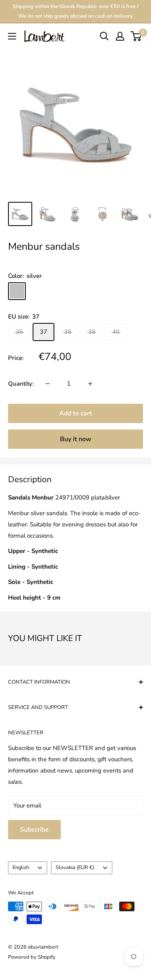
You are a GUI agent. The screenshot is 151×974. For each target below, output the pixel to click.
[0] (136, 36)
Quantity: (21, 384)
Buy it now (75, 439)
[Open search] (104, 36)
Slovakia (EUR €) (75, 867)
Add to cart (75, 413)
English (20, 867)
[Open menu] (12, 36)
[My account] (120, 36)
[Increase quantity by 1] (90, 383)
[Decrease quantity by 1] (47, 383)
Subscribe (34, 829)
